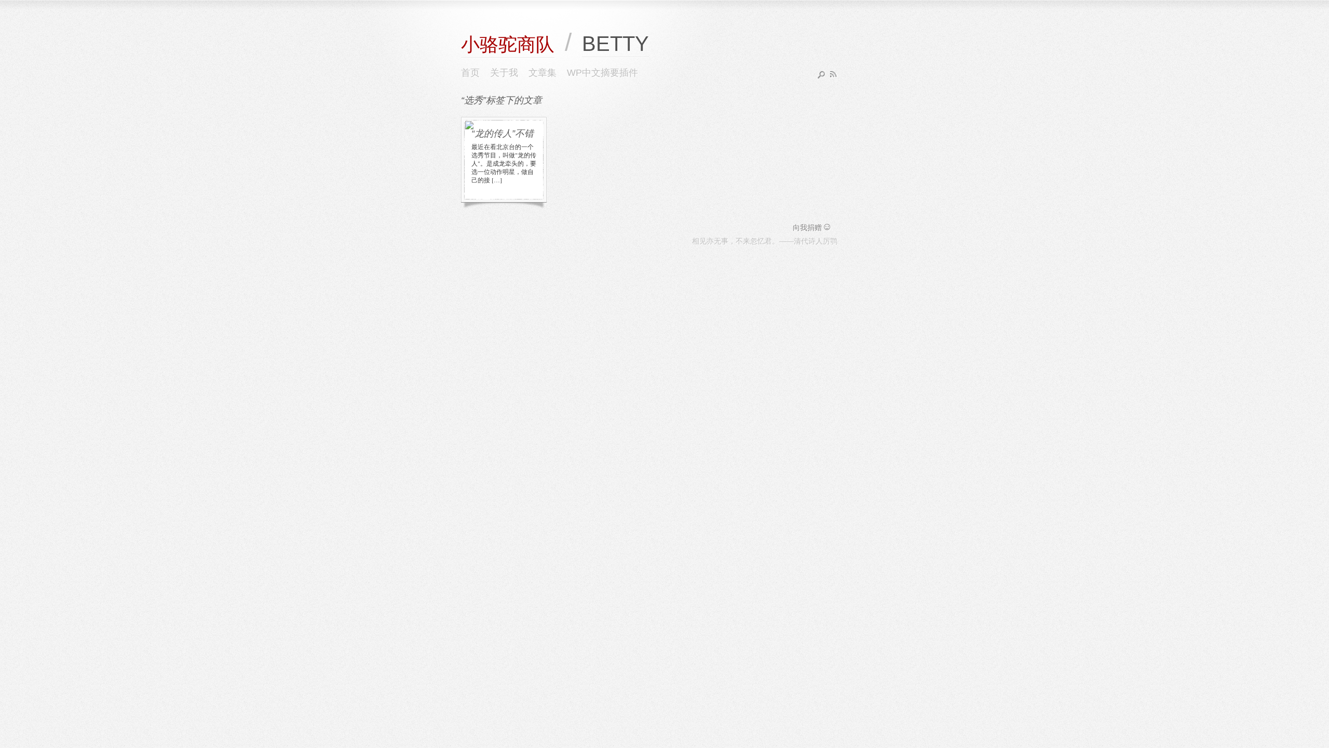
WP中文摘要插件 (602, 73)
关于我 (504, 73)
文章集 (542, 73)
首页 (470, 73)
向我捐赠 (812, 227)
